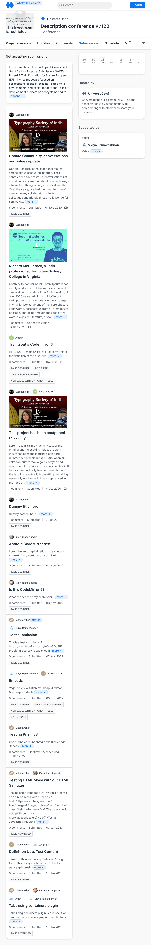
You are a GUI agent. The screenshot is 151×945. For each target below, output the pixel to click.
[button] (135, 43)
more (95, 151)
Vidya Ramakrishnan (103, 145)
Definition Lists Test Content (33, 852)
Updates (43, 43)
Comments (64, 43)
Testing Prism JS (23, 734)
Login (138, 5)
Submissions (89, 43)
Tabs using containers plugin (33, 905)
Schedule (112, 43)
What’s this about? (28, 2)
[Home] (24, 5)
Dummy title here (23, 506)
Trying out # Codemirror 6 (31, 344)
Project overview (18, 43)
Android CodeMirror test (30, 544)
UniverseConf (57, 19)
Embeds (16, 680)
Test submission (23, 635)
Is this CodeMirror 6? (27, 589)
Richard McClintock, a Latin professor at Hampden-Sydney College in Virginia (35, 271)
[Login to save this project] (130, 43)
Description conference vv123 (75, 26)
